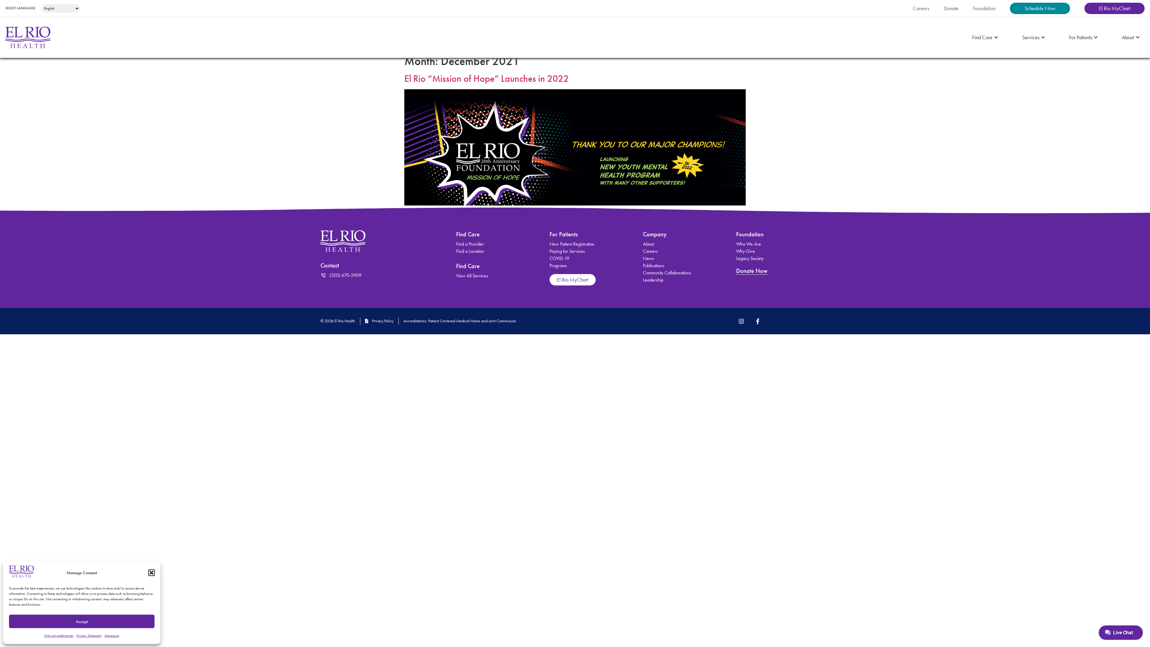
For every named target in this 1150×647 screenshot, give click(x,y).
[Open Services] (1043, 38)
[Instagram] (741, 321)
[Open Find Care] (996, 38)
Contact (329, 265)
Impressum (112, 636)
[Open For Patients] (1096, 38)
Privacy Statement (89, 636)
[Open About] (1138, 38)
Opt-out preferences (58, 636)
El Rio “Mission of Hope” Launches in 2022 (486, 78)
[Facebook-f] (757, 321)
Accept (82, 621)
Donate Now (752, 270)
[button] (152, 573)
